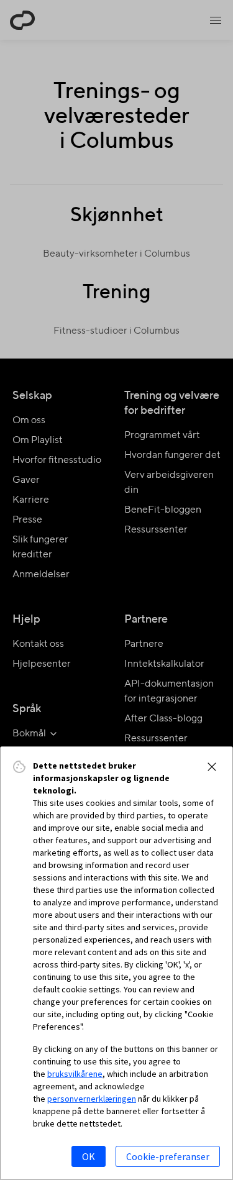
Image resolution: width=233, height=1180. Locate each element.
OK (88, 1156)
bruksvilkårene (75, 1073)
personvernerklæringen (91, 1098)
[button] (212, 766)
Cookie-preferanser (167, 1156)
